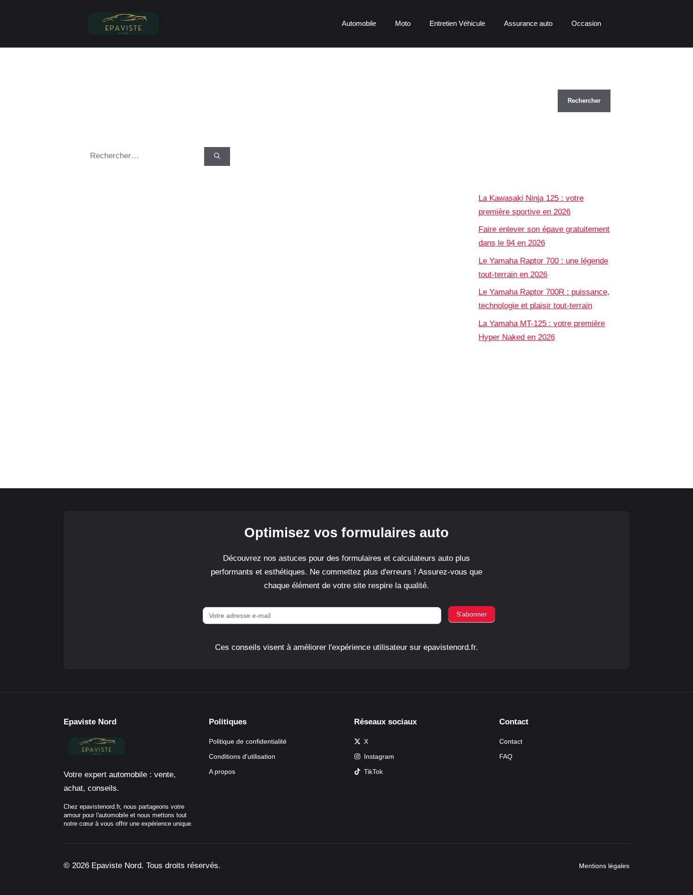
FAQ (505, 756)
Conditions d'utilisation (242, 756)
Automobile (359, 23)
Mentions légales (604, 866)
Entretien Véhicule (457, 23)
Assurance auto (528, 23)
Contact (510, 741)
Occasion (586, 23)
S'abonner (471, 614)
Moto (403, 23)
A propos (222, 771)
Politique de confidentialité (248, 741)
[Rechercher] (217, 156)
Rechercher (499, 82)
